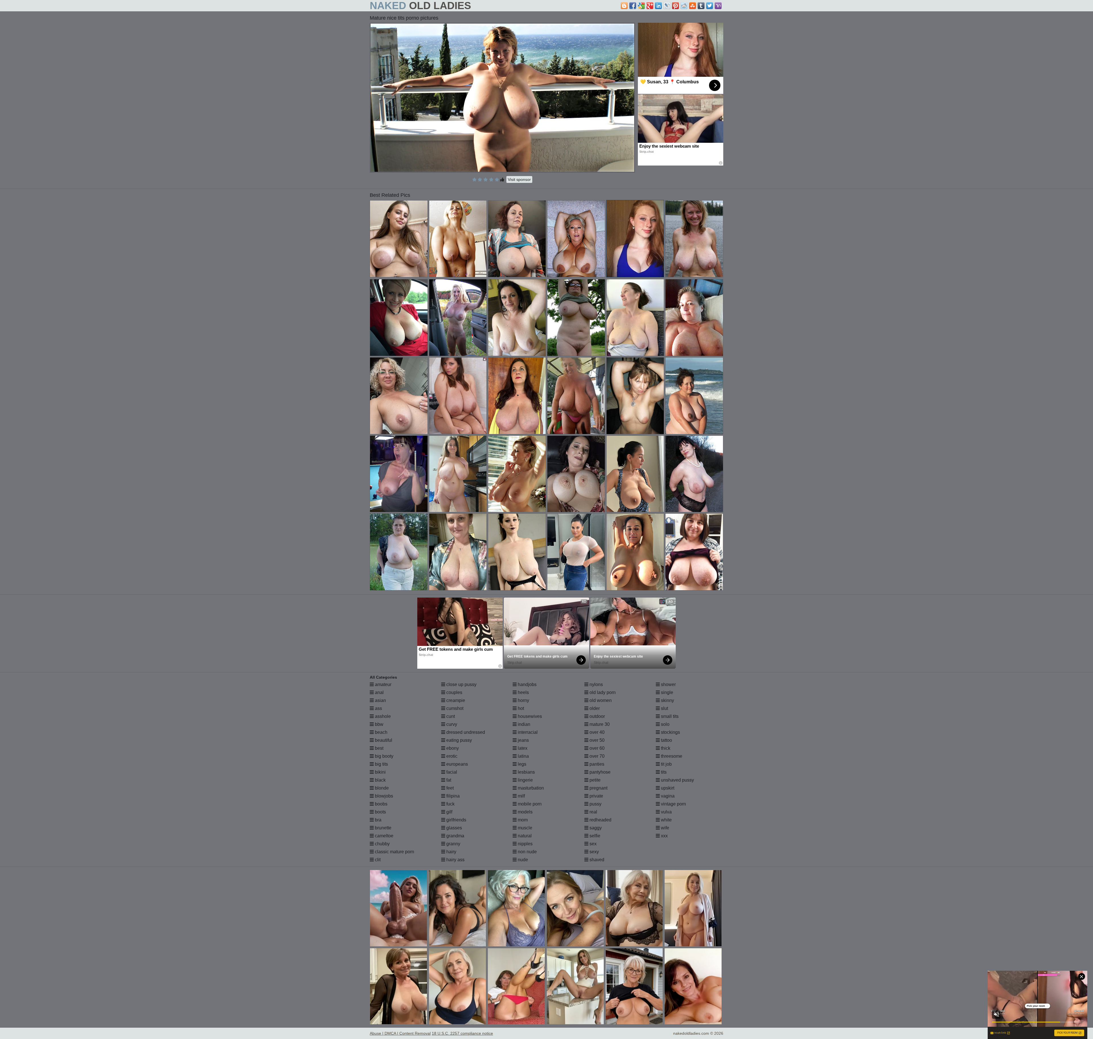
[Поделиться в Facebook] (632, 5)
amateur (382, 684)
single (666, 692)
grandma (454, 835)
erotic (451, 756)
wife (664, 827)
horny (523, 700)
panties (596, 764)
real (592, 811)
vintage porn (673, 804)
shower (668, 684)
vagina (667, 796)
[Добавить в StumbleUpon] (692, 5)
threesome (671, 756)
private (595, 796)
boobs (380, 804)
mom (522, 819)
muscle (524, 827)
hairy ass (455, 859)
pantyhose (599, 772)
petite (594, 780)
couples (453, 692)
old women (600, 700)
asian (380, 700)
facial (451, 772)
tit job (666, 764)
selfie (594, 835)
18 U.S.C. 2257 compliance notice (462, 1033)
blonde (381, 788)
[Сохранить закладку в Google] (641, 5)
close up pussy (460, 684)
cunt (450, 716)
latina (523, 756)
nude (522, 859)
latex (522, 748)
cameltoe (383, 835)
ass (378, 708)
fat (448, 780)
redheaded (599, 819)
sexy (593, 851)
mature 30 (599, 724)
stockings (670, 732)
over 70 (596, 756)
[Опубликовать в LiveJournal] (666, 5)
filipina (452, 796)
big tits (381, 764)
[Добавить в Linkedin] (658, 5)
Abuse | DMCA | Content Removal (400, 1033)
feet (449, 788)
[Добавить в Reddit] (684, 5)
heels (523, 692)
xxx (664, 835)
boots (380, 811)
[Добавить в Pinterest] (675, 5)
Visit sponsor (519, 179)
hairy (450, 851)
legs (521, 764)
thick (665, 748)
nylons (595, 684)
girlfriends (455, 819)
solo (664, 724)
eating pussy (458, 740)
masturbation (530, 788)
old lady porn (602, 692)
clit (377, 859)
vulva (666, 811)
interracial (527, 732)
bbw (378, 724)
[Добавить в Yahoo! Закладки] (718, 5)
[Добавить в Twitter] (709, 5)
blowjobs (383, 796)
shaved (596, 859)
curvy (451, 724)
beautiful (383, 740)
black (380, 780)
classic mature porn (394, 851)
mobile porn (529, 804)
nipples (525, 843)
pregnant (597, 788)
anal (379, 692)
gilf (448, 811)
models (525, 811)
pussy (594, 804)
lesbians (526, 772)
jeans (523, 740)
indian (523, 724)
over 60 (596, 748)
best (378, 748)
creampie (455, 700)
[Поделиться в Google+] (649, 5)
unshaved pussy (677, 780)
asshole (382, 716)
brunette (382, 827)
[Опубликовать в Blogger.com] (624, 5)
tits (663, 772)
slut (664, 708)
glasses (453, 827)
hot (520, 708)
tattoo (666, 740)
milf (521, 796)
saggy (595, 827)
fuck (450, 804)
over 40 (596, 732)
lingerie (525, 780)
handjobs (527, 684)
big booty (383, 756)
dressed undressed (465, 732)
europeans (456, 764)
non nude (527, 851)
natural (524, 835)
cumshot (454, 708)
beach (380, 732)
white (666, 819)
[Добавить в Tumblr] (701, 5)
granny (452, 843)
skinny (667, 700)
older (594, 708)
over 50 (596, 740)
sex (592, 843)
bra (377, 819)
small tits (669, 716)
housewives (529, 716)
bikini (380, 772)
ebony (452, 748)
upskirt (667, 788)
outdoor (596, 716)
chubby (382, 843)
